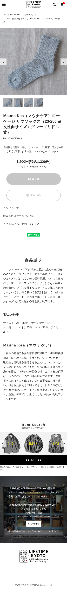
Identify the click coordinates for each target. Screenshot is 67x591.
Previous (3, 61)
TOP (5, 15)
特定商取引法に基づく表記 (18, 216)
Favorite (36, 195)
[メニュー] (3, 4)
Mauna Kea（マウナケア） (22, 15)
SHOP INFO (33, 524)
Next (63, 61)
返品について (11, 208)
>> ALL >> (33, 460)
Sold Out (33, 179)
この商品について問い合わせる (21, 224)
